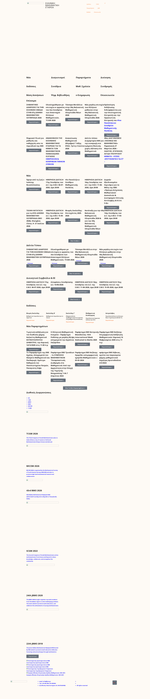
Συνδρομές (106, 86)
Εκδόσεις (31, 86)
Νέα (28, 77)
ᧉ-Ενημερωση (83, 95)
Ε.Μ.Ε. (97, 4)
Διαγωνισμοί (58, 77)
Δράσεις (89, 4)
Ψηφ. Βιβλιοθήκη (60, 95)
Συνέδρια (56, 86)
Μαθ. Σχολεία (83, 86)
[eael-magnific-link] (27, 431)
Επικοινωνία (97, 12)
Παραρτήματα (90, 8)
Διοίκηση (106, 77)
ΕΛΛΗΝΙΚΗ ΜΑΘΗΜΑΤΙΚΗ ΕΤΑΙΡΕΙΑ (52, 5)
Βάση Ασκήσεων (35, 95)
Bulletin (89, 12)
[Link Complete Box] (36, 120)
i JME (98, 8)
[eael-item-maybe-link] (26, 548)
